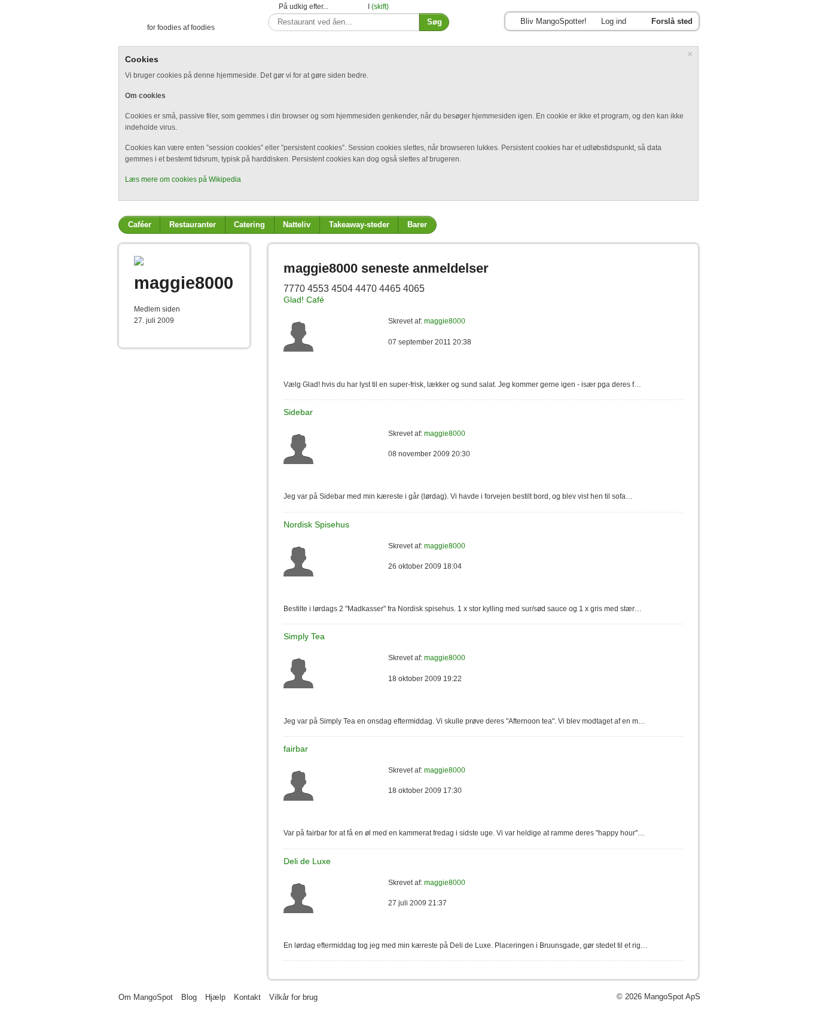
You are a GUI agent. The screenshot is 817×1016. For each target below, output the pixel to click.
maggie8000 (444, 321)
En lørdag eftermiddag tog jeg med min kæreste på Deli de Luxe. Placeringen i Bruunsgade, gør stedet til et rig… (465, 945)
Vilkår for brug (293, 997)
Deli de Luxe (307, 861)
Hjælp (215, 997)
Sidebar (298, 412)
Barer (417, 224)
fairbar (295, 749)
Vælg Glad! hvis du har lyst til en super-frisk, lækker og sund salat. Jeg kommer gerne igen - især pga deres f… (462, 384)
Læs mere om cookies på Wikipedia (183, 179)
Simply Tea (304, 636)
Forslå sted (672, 21)
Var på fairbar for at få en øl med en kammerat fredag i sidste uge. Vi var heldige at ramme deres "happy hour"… (464, 833)
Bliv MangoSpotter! (553, 21)
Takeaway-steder (359, 224)
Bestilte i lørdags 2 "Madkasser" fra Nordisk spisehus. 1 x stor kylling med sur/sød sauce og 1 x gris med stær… (462, 609)
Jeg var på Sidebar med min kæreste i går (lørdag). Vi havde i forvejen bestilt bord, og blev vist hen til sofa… (458, 496)
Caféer (139, 224)
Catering (249, 224)
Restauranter (192, 224)
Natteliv (296, 224)
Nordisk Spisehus (316, 524)
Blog (189, 997)
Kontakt (247, 997)
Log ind (613, 21)
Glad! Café (303, 299)
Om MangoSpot (145, 997)
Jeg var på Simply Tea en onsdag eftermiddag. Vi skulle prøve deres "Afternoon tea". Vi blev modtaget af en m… (464, 721)
